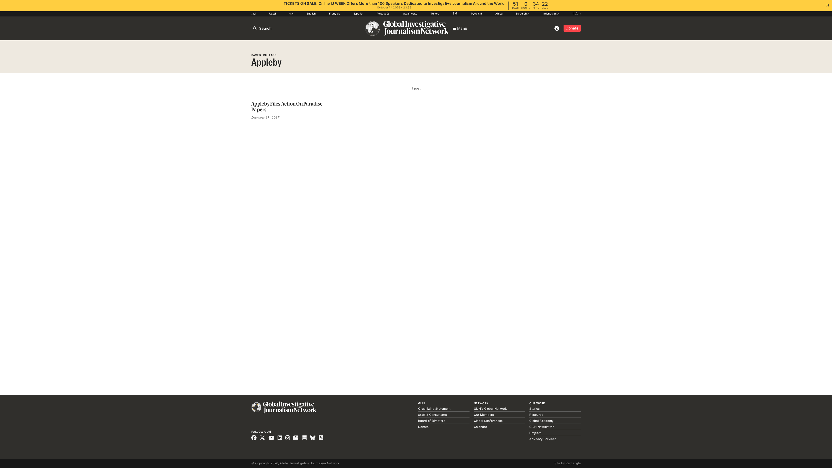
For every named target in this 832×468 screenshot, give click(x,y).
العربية (272, 13)
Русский (476, 13)
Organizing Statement (434, 408)
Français (334, 13)
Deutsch (521, 13)
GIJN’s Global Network (490, 408)
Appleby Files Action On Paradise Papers (287, 107)
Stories (534, 408)
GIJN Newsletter (541, 427)
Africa (499, 13)
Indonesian (550, 13)
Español (358, 13)
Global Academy (541, 420)
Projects (535, 433)
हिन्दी (455, 13)
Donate (572, 28)
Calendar (480, 427)
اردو (253, 13)
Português (383, 13)
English (311, 13)
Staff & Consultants (432, 414)
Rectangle (573, 463)
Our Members (484, 414)
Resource (536, 414)
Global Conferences (488, 420)
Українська (410, 13)
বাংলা (291, 13)
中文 (576, 13)
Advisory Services (542, 439)
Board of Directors (431, 420)
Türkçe (435, 13)
